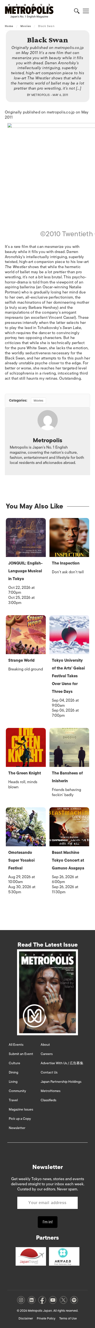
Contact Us (49, 1072)
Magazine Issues (21, 1109)
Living (13, 1081)
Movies (25, 26)
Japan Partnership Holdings (61, 1081)
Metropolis (40, 95)
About (45, 1044)
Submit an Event (21, 1054)
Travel (13, 1100)
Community (17, 1091)
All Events (16, 1044)
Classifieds (48, 1100)
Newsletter (17, 1128)
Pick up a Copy (20, 1118)
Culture (14, 1063)
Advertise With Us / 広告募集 (62, 1063)
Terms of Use (68, 1318)
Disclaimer (26, 1318)
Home (9, 26)
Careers (47, 1054)
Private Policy (46, 1318)
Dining (13, 1072)
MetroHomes (50, 1091)
